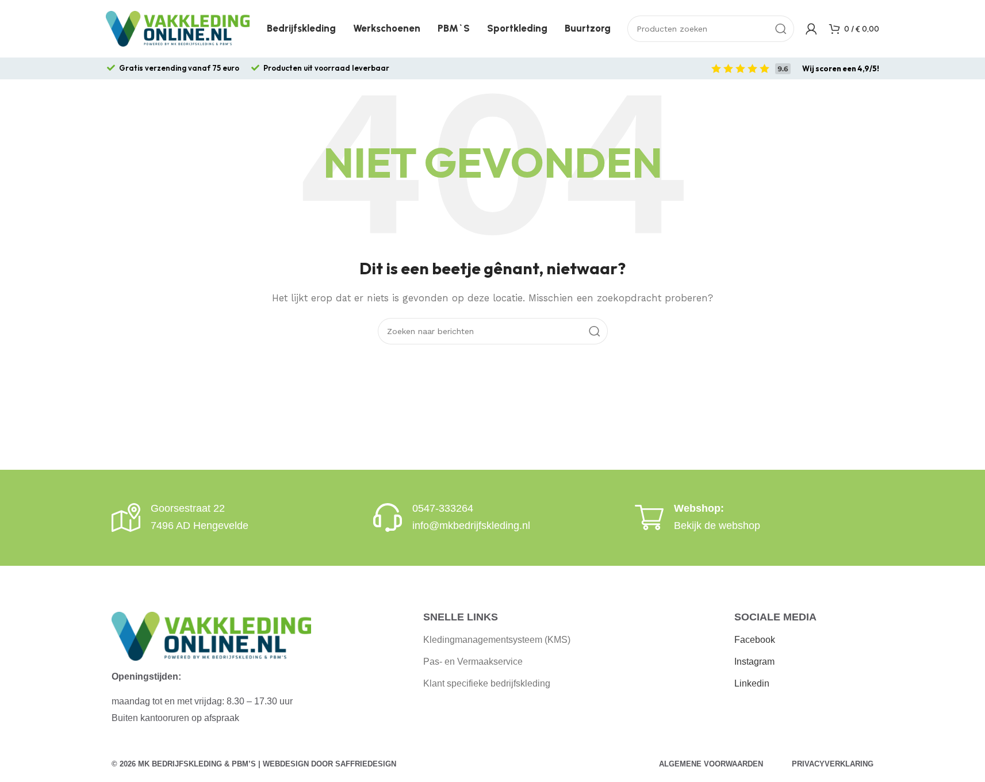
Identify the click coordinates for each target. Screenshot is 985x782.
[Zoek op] (781, 29)
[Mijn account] (811, 28)
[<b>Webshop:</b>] (649, 517)
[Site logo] (178, 28)
